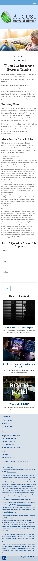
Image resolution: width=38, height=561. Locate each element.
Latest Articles (7, 420)
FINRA (4, 518)
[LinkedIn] (4, 558)
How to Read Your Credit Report (19, 327)
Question (4, 272)
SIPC (11, 518)
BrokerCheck (11, 472)
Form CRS (9, 467)
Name (5, 250)
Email (4, 261)
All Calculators (7, 426)
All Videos (5, 423)
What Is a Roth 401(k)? (19, 404)
